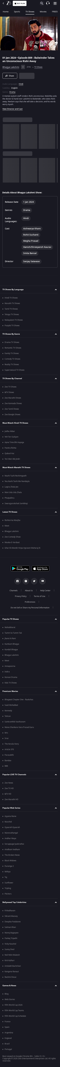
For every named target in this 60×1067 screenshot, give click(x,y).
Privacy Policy (19, 597)
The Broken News (12, 856)
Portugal (8, 1050)
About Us (28, 591)
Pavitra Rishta (10, 448)
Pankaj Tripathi (11, 939)
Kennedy (8, 711)
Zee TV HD (9, 789)
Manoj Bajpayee (11, 933)
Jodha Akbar (10, 432)
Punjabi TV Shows (12, 326)
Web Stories (10, 1000)
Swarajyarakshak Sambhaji (16, 504)
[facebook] (16, 582)
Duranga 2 (9, 867)
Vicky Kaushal (10, 944)
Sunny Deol (9, 950)
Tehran (8, 717)
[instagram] (25, 582)
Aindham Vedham (12, 850)
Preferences (29, 603)
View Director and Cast (12, 107)
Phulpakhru (9, 498)
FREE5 (55, 11)
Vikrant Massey (11, 917)
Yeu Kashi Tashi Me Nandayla (17, 482)
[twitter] (33, 582)
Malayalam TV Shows (14, 321)
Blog (6, 994)
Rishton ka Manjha (12, 521)
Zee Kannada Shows (13, 404)
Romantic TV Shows (13, 348)
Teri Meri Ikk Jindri (12, 460)
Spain (7, 1028)
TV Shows (30, 11)
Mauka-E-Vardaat (12, 543)
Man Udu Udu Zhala (13, 493)
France (7, 1022)
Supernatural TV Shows (14, 371)
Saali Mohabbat (11, 706)
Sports (17, 11)
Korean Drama (11, 678)
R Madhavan (10, 911)
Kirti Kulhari (9, 961)
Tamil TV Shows (11, 309)
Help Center (44, 591)
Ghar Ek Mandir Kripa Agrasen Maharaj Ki (22, 549)
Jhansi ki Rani (10, 639)
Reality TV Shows (12, 365)
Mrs (6, 733)
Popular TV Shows (10, 620)
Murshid (8, 822)
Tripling (8, 889)
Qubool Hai (9, 454)
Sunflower (9, 883)
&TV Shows (9, 393)
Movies (43, 11)
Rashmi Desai (10, 978)
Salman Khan (10, 928)
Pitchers (8, 894)
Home (5, 11)
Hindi (21, 82)
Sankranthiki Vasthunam (15, 722)
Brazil (7, 1044)
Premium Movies (10, 692)
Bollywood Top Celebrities (14, 903)
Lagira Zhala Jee (11, 487)
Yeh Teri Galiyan (11, 437)
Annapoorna (10, 667)
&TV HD (8, 794)
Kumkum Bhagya (12, 645)
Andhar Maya (10, 839)
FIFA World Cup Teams (14, 1011)
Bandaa (8, 761)
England (8, 1039)
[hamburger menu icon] (55, 3)
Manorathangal (11, 833)
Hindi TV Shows (11, 298)
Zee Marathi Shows (13, 398)
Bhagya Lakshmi (10, 65)
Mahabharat (10, 628)
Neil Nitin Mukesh (12, 955)
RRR (6, 767)
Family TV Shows (12, 354)
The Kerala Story (12, 744)
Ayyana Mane (10, 817)
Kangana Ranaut (12, 972)
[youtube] (41, 582)
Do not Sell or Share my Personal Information (29, 608)
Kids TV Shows (11, 683)
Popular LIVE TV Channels (14, 775)
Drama (12, 90)
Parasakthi (9, 756)
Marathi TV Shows (12, 304)
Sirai (6, 739)
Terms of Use (38, 597)
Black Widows (10, 861)
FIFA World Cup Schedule (15, 1017)
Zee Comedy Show (12, 537)
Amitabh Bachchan (13, 967)
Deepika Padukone (13, 922)
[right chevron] (6, 135)
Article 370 (9, 750)
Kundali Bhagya (11, 650)
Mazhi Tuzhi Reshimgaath (15, 476)
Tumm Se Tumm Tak (13, 633)
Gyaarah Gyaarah (12, 828)
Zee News (9, 783)
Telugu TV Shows (12, 315)
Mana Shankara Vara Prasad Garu (19, 728)
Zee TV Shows (10, 387)
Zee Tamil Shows (12, 410)
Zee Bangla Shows (12, 415)
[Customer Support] (48, 3)
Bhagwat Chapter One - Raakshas (19, 700)
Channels (12, 591)
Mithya (7, 872)
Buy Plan (21, 3)
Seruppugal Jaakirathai (14, 845)
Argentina (9, 1033)
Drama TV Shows (12, 343)
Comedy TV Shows (12, 359)
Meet (7, 526)
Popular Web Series (11, 809)
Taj (6, 878)
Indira (7, 672)
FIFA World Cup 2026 (13, 1006)
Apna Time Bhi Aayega (14, 443)
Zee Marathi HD (11, 800)
